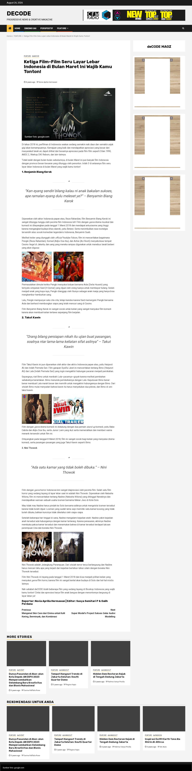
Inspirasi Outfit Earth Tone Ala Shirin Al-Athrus (162, 740)
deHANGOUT (64, 670)
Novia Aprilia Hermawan (48, 82)
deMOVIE (35, 56)
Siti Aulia (163, 747)
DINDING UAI (30, 28)
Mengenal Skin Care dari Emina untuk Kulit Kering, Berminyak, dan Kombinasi (43, 613)
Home (17, 28)
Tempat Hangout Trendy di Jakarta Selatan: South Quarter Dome (66, 677)
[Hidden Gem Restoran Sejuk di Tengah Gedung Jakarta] (110, 653)
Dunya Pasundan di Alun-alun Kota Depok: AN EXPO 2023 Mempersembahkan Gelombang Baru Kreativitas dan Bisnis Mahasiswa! (26, 680)
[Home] (10, 28)
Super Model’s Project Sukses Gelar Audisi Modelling (93, 613)
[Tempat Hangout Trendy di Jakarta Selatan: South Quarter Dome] (68, 653)
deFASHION (157, 735)
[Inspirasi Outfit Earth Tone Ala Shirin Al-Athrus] (164, 718)
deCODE (19, 13)
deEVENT (20, 670)
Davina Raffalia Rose (32, 690)
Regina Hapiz (71, 685)
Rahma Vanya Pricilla (116, 682)
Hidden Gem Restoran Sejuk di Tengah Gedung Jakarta (109, 675)
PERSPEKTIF (46, 28)
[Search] (183, 28)
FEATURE (61, 28)
